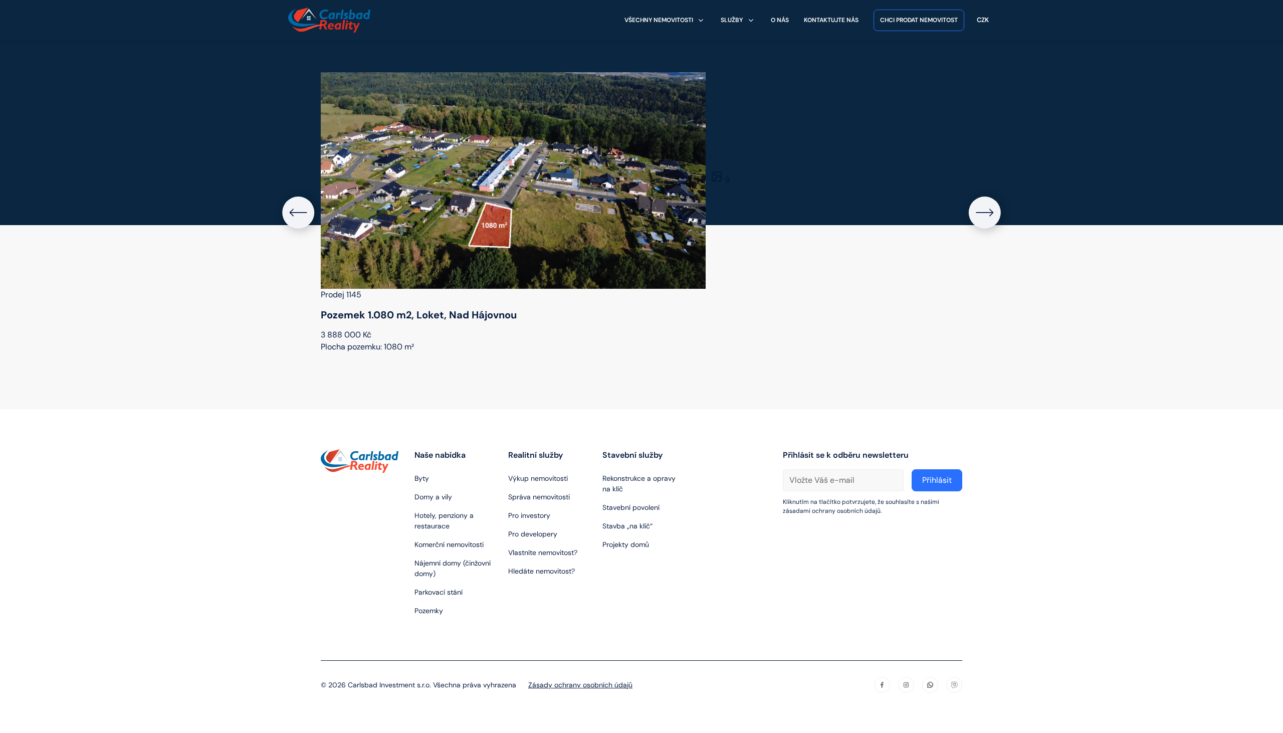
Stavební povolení (631, 507)
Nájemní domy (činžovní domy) (452, 568)
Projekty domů (625, 544)
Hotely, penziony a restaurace (444, 520)
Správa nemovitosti (539, 496)
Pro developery (532, 533)
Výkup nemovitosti (538, 478)
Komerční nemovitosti (449, 544)
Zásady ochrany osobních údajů (580, 684)
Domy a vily (433, 496)
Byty (421, 478)
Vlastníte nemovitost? (542, 552)
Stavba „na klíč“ (627, 525)
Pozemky (428, 610)
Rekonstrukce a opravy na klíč (639, 483)
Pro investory (529, 515)
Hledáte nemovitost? (541, 571)
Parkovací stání (438, 592)
